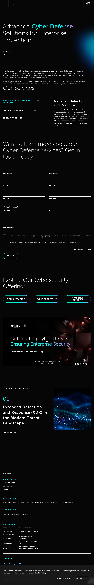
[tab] (21, 101)
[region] (47, 575)
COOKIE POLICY (8, 543)
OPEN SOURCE (7, 531)
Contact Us (7, 52)
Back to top (8, 473)
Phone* (52, 186)
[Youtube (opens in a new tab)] (20, 563)
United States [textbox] (10, 206)
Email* (5, 186)
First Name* (7, 173)
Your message (8, 227)
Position (52, 198)
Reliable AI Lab (8, 493)
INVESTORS (6, 528)
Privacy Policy (63, 235)
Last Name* (53, 173)
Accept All (82, 579)
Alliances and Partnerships (23, 514)
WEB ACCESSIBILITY (25, 528)
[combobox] (24, 206)
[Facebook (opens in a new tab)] (9, 563)
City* (51, 210)
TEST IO (5, 489)
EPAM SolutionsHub (68, 502)
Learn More (7, 432)
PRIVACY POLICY (8, 535)
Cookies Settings (62, 578)
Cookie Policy (40, 573)
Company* (7, 198)
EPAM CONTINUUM (9, 482)
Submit (11, 256)
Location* (6, 210)
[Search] (13, 3)
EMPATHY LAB (7, 486)
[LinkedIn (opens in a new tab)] (4, 563)
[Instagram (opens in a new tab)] (14, 563)
